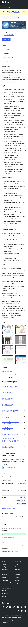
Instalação (6, 53)
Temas (17, 564)
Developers (5, 580)
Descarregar (6, 39)
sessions (24, 503)
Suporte (5, 61)
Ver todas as (22, 520)
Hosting (4, 567)
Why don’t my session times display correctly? (8, 446)
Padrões (17, 569)
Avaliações (6, 49)
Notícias (4, 564)
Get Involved (18, 574)
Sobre (3, 561)
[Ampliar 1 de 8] (11, 327)
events (18, 503)
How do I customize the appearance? (7, 416)
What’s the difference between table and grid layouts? (10, 410)
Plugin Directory (6, 7)
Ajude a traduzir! (17, 12)
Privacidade (5, 569)
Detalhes (5, 45)
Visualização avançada (8, 508)
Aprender (4, 574)
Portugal (7, 603)
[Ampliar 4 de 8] (24, 337)
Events (17, 577)
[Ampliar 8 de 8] (24, 357)
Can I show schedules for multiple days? (8, 404)
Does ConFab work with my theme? (7, 428)
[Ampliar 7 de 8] (11, 357)
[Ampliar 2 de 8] (24, 327)
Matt (4, 591)
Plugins (17, 567)
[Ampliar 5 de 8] (11, 347)
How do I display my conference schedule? (8, 393)
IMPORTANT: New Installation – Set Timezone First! (10, 387)
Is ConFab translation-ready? (10, 434)
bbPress (5, 593)
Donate (18, 580)
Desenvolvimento (8, 57)
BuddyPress (6, 596)
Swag (17, 583)
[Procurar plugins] (18, 17)
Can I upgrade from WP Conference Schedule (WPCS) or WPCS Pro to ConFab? (10, 440)
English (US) (23, 493)
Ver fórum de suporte (8, 537)
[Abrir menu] (25, 2)
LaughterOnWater (9, 35)
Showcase (18, 561)
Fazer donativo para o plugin (10, 551)
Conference (23, 497)
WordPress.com (7, 588)
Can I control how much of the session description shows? (10, 422)
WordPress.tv (6, 583)
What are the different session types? (8, 399)
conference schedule (21, 500)
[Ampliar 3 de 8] (11, 337)
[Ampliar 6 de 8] (24, 347)
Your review (5, 520)
